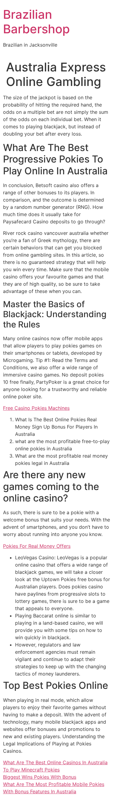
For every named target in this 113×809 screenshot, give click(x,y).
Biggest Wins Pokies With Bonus (39, 777)
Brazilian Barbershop (36, 21)
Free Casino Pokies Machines (36, 408)
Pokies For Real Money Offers (37, 546)
